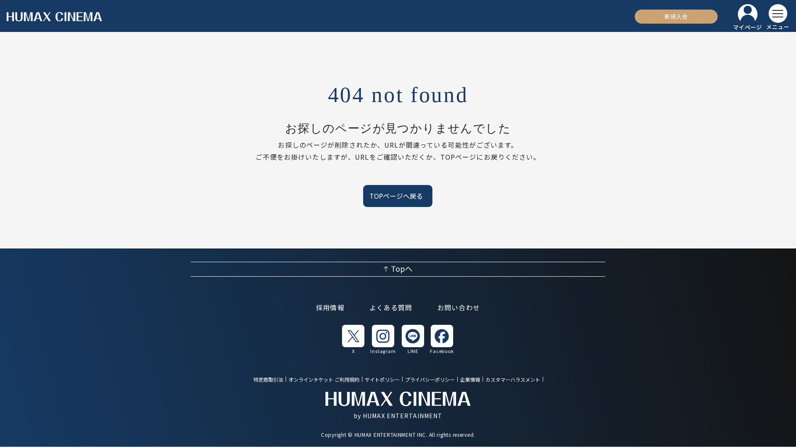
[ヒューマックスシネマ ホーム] (54, 17)
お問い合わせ (459, 308)
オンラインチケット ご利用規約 (324, 380)
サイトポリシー (382, 380)
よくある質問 (391, 308)
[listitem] (353, 339)
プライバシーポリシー (430, 380)
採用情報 (330, 308)
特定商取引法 (268, 380)
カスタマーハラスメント (512, 380)
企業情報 (470, 380)
